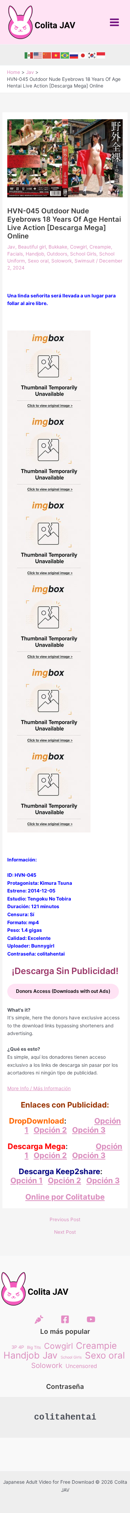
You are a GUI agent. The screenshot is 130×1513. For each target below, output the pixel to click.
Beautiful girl (32, 247)
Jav (11, 247)
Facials (15, 254)
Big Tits (34, 1347)
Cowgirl (78, 247)
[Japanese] (83, 55)
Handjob (35, 254)
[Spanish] (29, 55)
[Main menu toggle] (114, 22)
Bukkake (58, 247)
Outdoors (57, 254)
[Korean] (92, 55)
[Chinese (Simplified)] (47, 55)
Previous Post (65, 1219)
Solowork (61, 261)
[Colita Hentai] (39, 1319)
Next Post (65, 1232)
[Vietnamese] (56, 55)
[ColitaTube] (91, 1319)
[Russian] (74, 55)
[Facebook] (65, 1319)
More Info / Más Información (39, 1088)
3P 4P (17, 1347)
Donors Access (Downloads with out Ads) (63, 991)
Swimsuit (85, 261)
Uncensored (81, 1365)
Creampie (100, 247)
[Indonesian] (101, 55)
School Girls (83, 254)
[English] (38, 55)
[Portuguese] (65, 55)
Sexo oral (38, 261)
